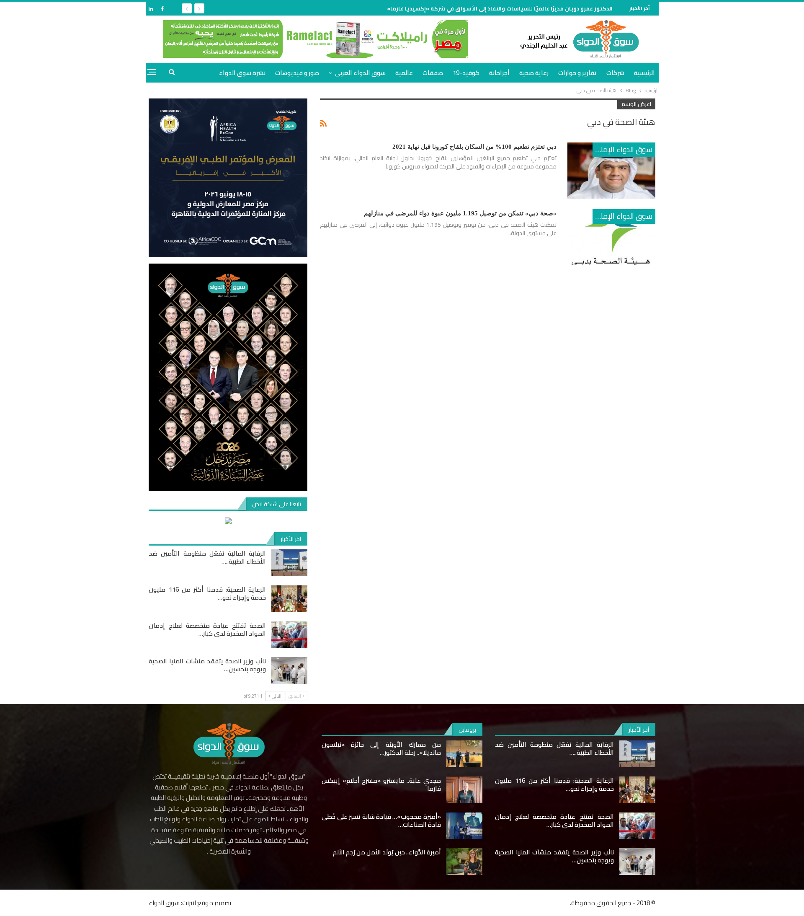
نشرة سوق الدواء (242, 73)
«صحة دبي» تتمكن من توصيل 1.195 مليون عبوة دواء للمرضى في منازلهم (460, 213)
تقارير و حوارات (577, 73)
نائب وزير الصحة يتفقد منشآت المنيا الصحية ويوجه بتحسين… (207, 665)
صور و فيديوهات (297, 73)
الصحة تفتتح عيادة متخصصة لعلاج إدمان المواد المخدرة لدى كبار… (207, 629)
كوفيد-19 (466, 73)
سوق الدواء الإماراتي (622, 149)
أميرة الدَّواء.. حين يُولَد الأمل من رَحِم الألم (387, 852)
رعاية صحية (534, 73)
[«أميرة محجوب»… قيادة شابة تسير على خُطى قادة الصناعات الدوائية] (464, 825)
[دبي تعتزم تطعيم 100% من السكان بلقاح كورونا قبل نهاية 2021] (611, 170)
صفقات (433, 73)
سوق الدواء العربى (360, 73)
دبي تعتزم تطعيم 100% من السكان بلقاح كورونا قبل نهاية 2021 (474, 146)
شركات (615, 73)
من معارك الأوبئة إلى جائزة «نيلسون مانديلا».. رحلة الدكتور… (381, 748)
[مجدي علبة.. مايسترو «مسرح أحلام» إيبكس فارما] (464, 789)
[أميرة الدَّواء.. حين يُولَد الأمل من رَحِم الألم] (464, 861)
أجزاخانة (499, 73)
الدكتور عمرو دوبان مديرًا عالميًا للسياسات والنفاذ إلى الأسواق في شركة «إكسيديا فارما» (500, 8)
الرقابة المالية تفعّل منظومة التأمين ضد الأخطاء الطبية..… (207, 557)
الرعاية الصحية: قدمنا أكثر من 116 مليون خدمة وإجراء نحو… (207, 593)
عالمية (404, 73)
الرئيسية (644, 73)
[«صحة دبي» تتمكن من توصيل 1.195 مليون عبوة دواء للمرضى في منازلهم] (611, 237)
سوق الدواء (164, 903)
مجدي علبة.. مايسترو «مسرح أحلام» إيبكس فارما (381, 784)
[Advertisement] (687, 127)
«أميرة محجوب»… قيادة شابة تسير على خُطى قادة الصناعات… (381, 820)
